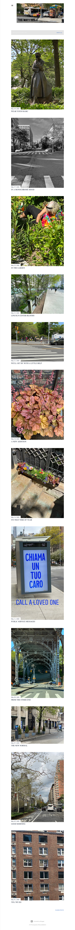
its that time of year (21, 520)
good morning (18, 824)
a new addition (18, 441)
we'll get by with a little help (26, 363)
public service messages (23, 621)
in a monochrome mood (22, 189)
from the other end (21, 700)
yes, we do (16, 902)
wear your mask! (19, 111)
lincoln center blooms (22, 315)
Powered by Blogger (39, 921)
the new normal (19, 745)
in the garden (18, 268)
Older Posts (59, 910)
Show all (59, 32)
